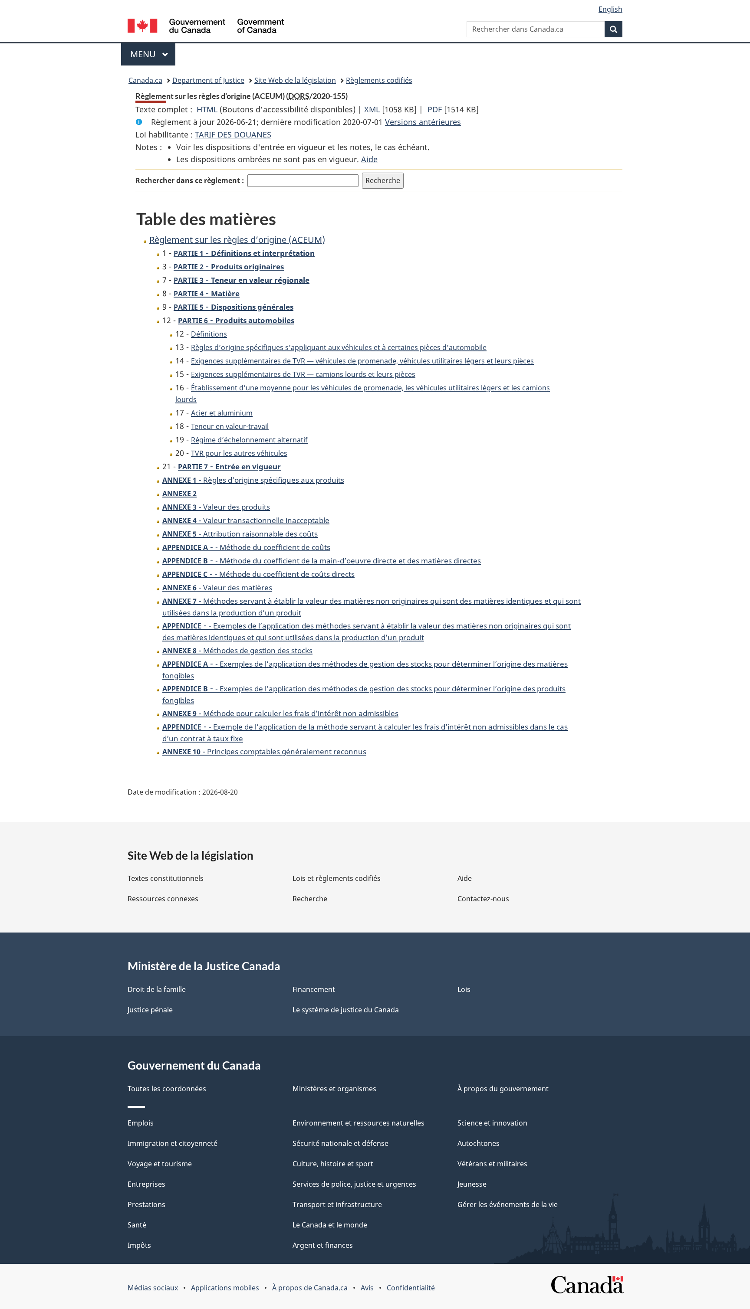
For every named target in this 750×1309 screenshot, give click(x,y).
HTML (207, 109)
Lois (463, 989)
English (610, 9)
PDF (435, 109)
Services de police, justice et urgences (354, 1184)
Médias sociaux (153, 1288)
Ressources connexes (163, 898)
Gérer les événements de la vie (507, 1204)
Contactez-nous (483, 898)
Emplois (141, 1123)
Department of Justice (208, 80)
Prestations (146, 1204)
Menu (152, 54)
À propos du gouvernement (503, 1088)
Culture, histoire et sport (333, 1163)
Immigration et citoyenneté (172, 1143)
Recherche (310, 898)
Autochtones (478, 1143)
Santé (137, 1225)
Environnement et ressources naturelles (358, 1123)
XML (372, 109)
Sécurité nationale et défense (340, 1143)
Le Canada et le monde (330, 1225)
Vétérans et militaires (492, 1163)
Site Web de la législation (295, 80)
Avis (367, 1288)
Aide (369, 159)
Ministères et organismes (334, 1088)
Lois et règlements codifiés (337, 878)
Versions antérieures (423, 122)
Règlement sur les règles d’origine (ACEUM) (237, 239)
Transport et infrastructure (337, 1204)
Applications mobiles (225, 1288)
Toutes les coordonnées (167, 1088)
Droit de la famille (157, 989)
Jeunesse (472, 1184)
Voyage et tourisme (160, 1163)
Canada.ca (145, 80)
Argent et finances (323, 1245)
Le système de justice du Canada (346, 1009)
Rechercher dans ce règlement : (189, 180)
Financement (314, 989)
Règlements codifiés (379, 80)
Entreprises (146, 1184)
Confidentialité (411, 1288)
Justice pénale (150, 1009)
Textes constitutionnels (166, 878)
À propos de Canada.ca (310, 1288)
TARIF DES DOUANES (233, 134)
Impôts (139, 1245)
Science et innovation (492, 1123)
